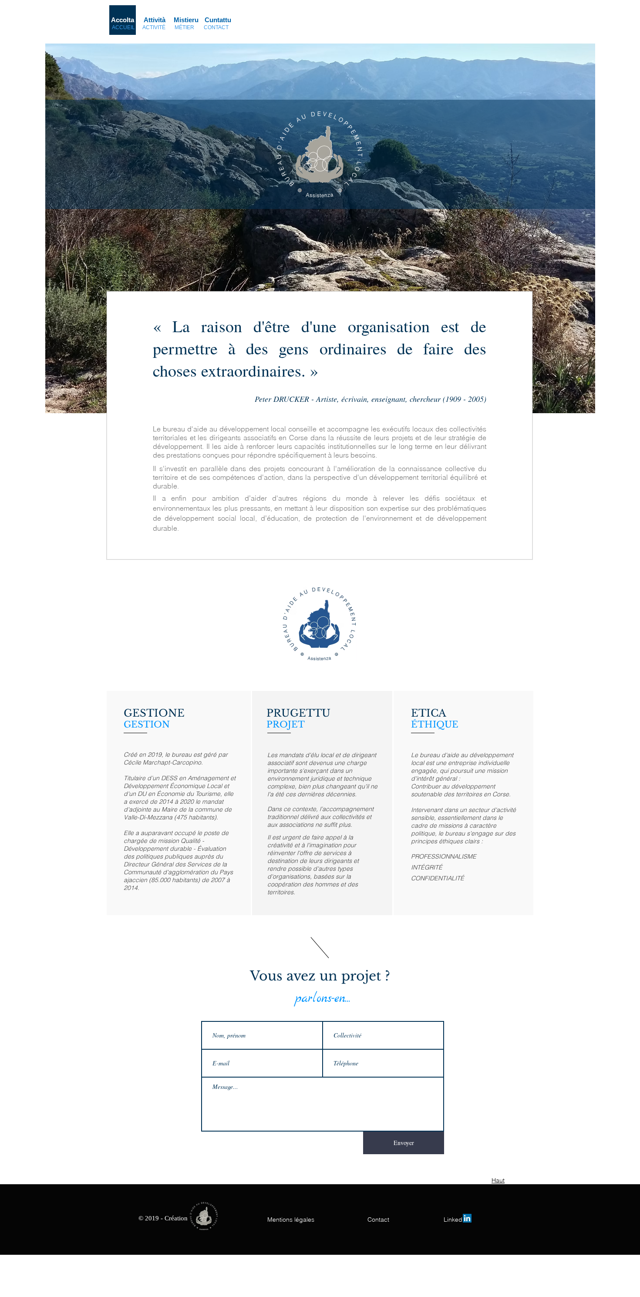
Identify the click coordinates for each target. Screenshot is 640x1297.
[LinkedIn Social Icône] (467, 1218)
